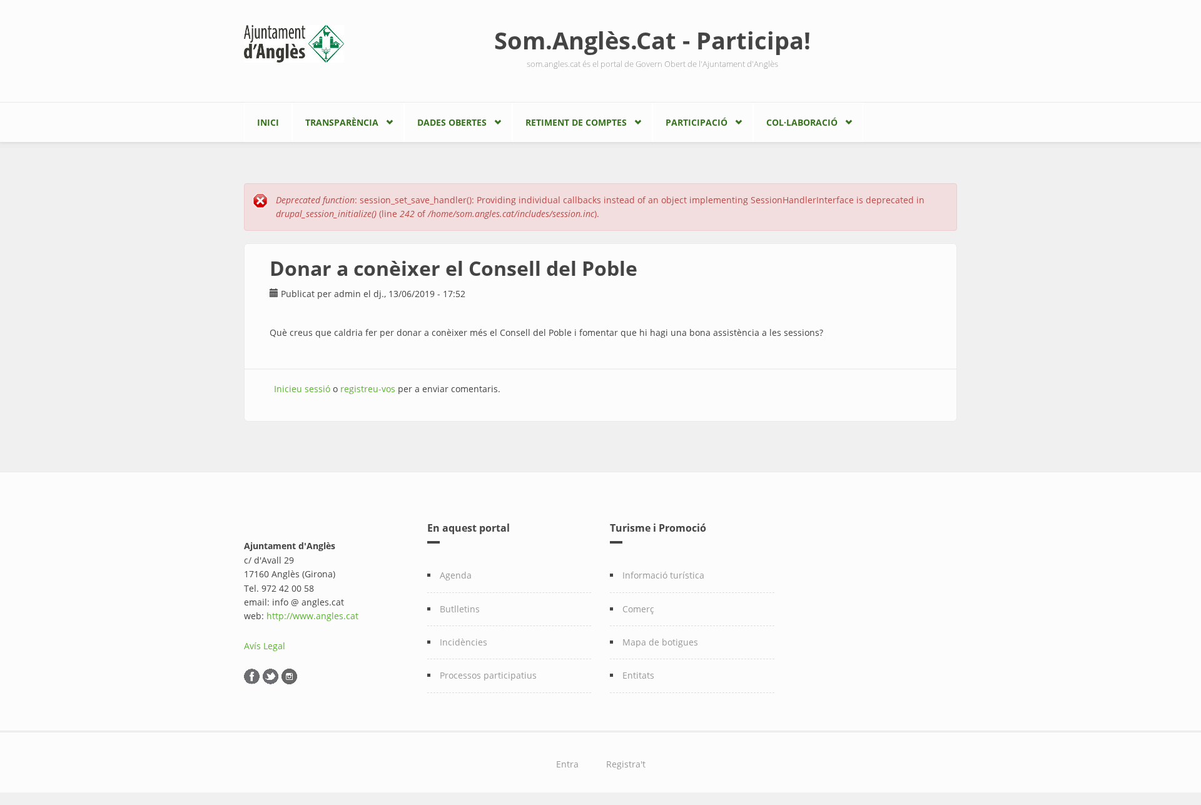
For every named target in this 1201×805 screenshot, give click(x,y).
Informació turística (663, 575)
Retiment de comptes (576, 122)
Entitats (638, 675)
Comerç (638, 609)
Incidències (463, 642)
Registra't (626, 764)
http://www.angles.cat (312, 616)
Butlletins (460, 609)
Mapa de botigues (660, 642)
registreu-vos (367, 389)
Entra (567, 764)
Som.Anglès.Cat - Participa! (652, 40)
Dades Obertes (452, 122)
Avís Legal (264, 646)
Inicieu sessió (302, 389)
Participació (696, 122)
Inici (268, 122)
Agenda (456, 575)
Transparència (341, 122)
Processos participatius (488, 675)
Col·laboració (802, 122)
